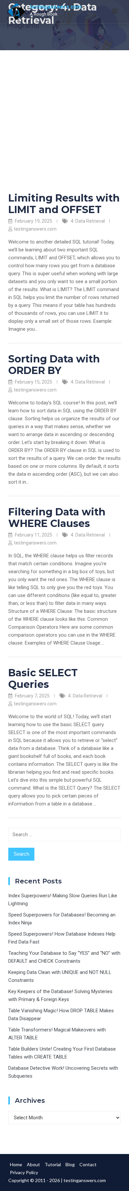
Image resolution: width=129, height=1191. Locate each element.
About (33, 1164)
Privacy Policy (24, 1172)
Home (16, 1164)
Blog (70, 1164)
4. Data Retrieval (88, 221)
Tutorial (53, 1164)
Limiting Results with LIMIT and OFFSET (64, 204)
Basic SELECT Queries (43, 678)
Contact (88, 1164)
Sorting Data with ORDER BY (54, 365)
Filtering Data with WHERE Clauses (57, 518)
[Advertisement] (64, 118)
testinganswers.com (55, 7)
